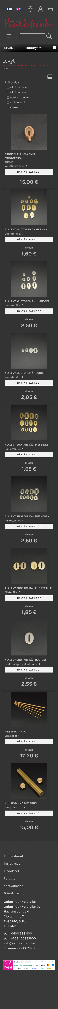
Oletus (14, 107)
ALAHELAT (44, 65)
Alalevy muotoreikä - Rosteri (25, 372)
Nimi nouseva (18, 87)
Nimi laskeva (18, 92)
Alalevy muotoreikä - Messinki (26, 229)
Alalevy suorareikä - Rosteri (25, 659)
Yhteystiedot (13, 886)
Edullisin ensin (19, 97)
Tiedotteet (11, 871)
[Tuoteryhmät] (9, 36)
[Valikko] (54, 48)
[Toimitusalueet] (30, 9)
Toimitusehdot (15, 893)
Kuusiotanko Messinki (21, 803)
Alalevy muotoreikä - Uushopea (27, 301)
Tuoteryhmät (35, 48)
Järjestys (13, 82)
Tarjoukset (12, 863)
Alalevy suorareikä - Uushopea (27, 516)
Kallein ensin (18, 102)
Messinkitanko (15, 731)
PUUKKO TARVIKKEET (25, 65)
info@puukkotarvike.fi (21, 943)
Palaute (9, 878)
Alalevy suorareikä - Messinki (26, 444)
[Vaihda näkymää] (49, 77)
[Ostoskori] (50, 9)
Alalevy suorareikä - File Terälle (28, 588)
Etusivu (10, 48)
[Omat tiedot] (40, 9)
